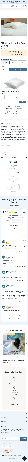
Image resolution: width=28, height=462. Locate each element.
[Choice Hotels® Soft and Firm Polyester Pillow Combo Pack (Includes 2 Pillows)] (14, 344)
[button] (25, 1)
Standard (5, 62)
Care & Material (5, 146)
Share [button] (5, 251)
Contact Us (21, 455)
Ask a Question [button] (14, 228)
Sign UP (24, 438)
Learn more (19, 108)
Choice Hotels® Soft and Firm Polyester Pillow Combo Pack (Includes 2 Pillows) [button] (14, 359)
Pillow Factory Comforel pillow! (15, 1)
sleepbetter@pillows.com (14, 383)
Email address (4, 435)
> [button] (18, 318)
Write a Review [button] (14, 225)
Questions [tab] (13, 233)
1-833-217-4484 (14, 404)
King (22, 62)
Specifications (5, 142)
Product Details (6, 123)
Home (2, 12)
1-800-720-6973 (14, 392)
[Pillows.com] (14, 6)
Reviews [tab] (4, 233)
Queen (13, 62)
